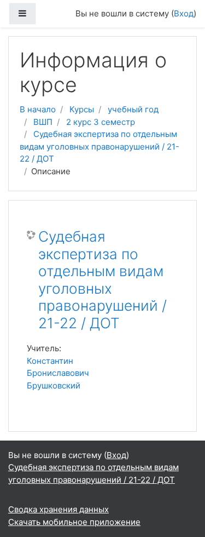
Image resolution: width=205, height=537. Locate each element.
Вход (184, 13)
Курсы (81, 109)
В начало (38, 109)
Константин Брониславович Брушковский (58, 373)
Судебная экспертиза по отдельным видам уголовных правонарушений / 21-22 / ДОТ (99, 146)
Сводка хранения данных (58, 509)
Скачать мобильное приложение (74, 522)
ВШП (42, 122)
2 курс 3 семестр (100, 122)
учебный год (133, 109)
